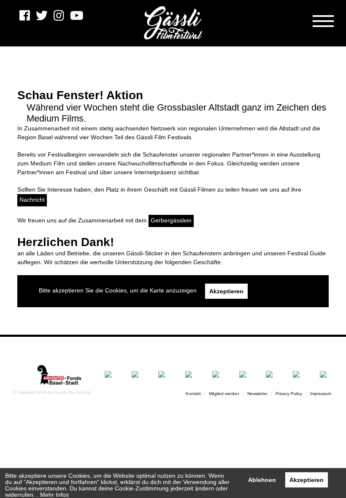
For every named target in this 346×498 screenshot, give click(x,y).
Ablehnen (262, 479)
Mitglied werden (224, 393)
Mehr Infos (54, 495)
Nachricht (32, 199)
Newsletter (257, 393)
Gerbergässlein (171, 220)
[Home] (173, 23)
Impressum (320, 393)
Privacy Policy (289, 393)
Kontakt (193, 393)
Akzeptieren (306, 479)
